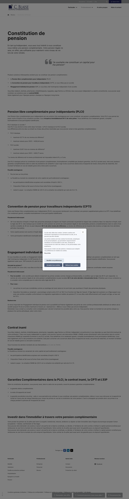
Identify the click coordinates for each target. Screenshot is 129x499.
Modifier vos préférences (54, 260)
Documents (82, 1)
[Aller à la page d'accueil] (25, 7)
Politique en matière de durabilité (73, 492)
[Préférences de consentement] (7, 496)
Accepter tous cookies (53, 265)
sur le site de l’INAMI (53, 345)
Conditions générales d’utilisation (17, 492)
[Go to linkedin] (68, 450)
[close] (83, 232)
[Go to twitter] (72, 450)
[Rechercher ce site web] (107, 1)
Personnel (39, 467)
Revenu (39, 470)
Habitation (11, 467)
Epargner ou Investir (13, 476)
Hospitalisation (12, 473)
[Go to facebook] (65, 450)
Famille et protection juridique (16, 470)
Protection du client (71, 470)
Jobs (95, 1)
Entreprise (39, 464)
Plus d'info (47, 253)
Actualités (89, 1)
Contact (68, 464)
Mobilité (10, 464)
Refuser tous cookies (71, 265)
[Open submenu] (77, 7)
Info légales (87, 492)
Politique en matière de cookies (53, 492)
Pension (10, 479)
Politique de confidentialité (35, 492)
